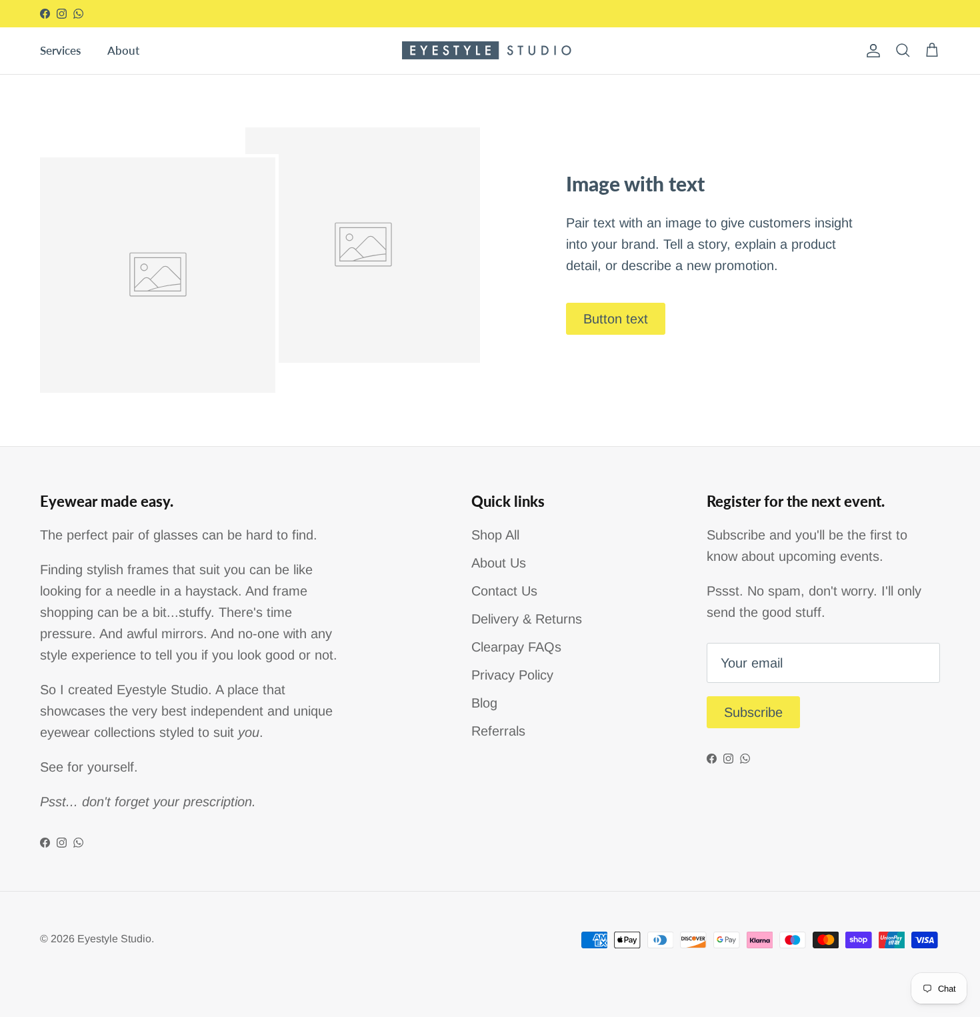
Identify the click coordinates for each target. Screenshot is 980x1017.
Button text (615, 318)
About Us (498, 563)
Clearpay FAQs (516, 647)
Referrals (498, 731)
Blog (484, 703)
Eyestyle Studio (114, 938)
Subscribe (753, 712)
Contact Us (504, 591)
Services (60, 50)
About (123, 50)
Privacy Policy (512, 675)
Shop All (495, 535)
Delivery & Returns (526, 619)
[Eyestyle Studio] (490, 50)
